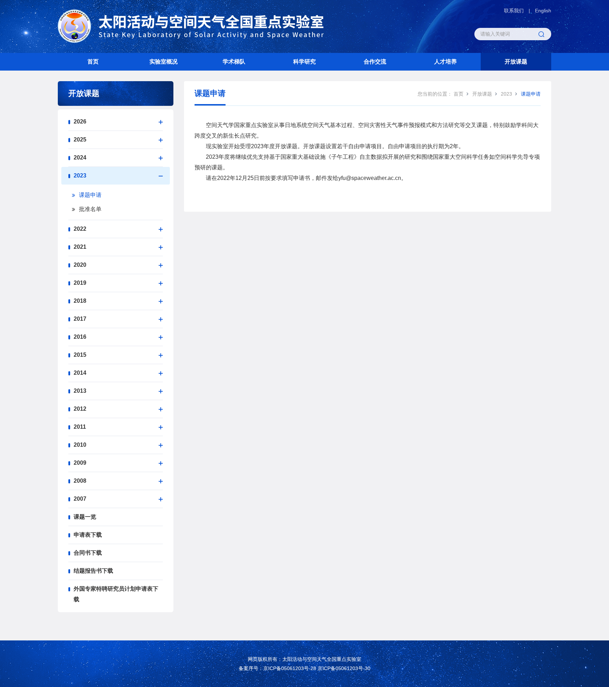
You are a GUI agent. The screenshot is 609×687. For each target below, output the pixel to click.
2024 (80, 158)
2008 (80, 481)
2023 (80, 176)
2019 (80, 283)
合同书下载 (88, 553)
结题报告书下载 (93, 571)
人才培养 (445, 62)
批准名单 (90, 209)
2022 (80, 229)
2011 (80, 427)
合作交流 (375, 62)
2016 (80, 337)
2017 (80, 319)
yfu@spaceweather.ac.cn (369, 178)
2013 (80, 391)
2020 (80, 265)
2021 (80, 247)
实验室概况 (163, 62)
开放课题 (516, 62)
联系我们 (514, 10)
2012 (80, 409)
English (543, 10)
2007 (80, 499)
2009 (80, 463)
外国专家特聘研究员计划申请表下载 (116, 594)
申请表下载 (88, 535)
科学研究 (304, 62)
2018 (80, 301)
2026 (80, 122)
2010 (80, 445)
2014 (80, 373)
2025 (80, 140)
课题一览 (85, 517)
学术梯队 (234, 62)
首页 (93, 62)
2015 (80, 355)
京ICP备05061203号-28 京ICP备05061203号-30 (316, 668)
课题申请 (90, 195)
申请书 (301, 178)
